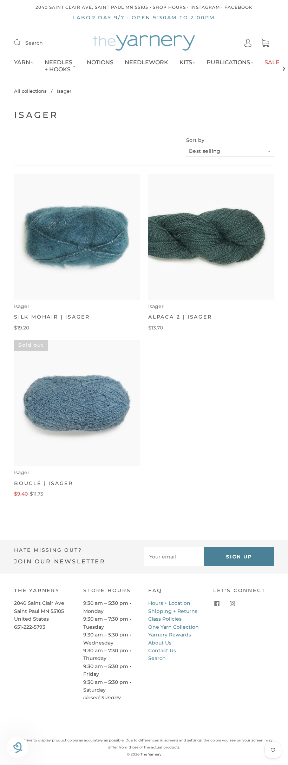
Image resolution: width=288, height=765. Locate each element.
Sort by (195, 140)
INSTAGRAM (205, 7)
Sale (272, 62)
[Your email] (174, 556)
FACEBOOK (238, 7)
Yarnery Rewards (169, 635)
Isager (22, 306)
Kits (185, 62)
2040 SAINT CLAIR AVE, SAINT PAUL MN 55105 (91, 7)
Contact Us (162, 650)
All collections (30, 91)
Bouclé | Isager (43, 483)
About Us (159, 643)
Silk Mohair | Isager (52, 317)
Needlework (146, 62)
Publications (228, 62)
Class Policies (165, 619)
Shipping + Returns (172, 611)
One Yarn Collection (173, 627)
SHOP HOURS (169, 7)
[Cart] (265, 43)
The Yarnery (151, 754)
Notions (100, 62)
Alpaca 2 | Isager (180, 317)
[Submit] (22, 42)
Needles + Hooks (58, 66)
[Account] (248, 43)
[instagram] (232, 603)
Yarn (22, 62)
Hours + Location (169, 603)
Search (34, 43)
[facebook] (216, 603)
